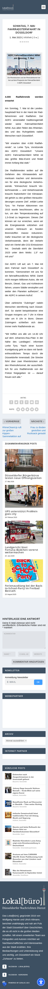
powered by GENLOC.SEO (19, 983)
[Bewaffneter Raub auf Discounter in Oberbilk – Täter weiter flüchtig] (8, 803)
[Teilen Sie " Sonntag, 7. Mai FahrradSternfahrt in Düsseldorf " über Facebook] (11, 402)
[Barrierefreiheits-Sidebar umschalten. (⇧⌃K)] (41, 982)
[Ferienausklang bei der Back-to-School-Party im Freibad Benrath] (24, 570)
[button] (43, 7)
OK (38, 682)
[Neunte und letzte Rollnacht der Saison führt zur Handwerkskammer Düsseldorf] (8, 829)
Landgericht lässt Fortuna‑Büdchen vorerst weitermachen (21, 549)
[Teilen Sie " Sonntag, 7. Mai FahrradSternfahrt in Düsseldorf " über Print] (36, 402)
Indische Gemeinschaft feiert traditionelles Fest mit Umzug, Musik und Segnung (26, 815)
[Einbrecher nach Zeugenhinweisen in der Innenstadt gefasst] (8, 776)
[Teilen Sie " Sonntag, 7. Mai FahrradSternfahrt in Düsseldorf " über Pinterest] (26, 402)
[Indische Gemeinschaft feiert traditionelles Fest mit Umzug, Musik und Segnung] (8, 815)
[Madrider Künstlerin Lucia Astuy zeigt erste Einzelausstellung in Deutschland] (8, 842)
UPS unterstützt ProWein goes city (21, 513)
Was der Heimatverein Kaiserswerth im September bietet (27, 871)
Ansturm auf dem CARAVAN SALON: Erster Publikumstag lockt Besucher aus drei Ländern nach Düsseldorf (28, 857)
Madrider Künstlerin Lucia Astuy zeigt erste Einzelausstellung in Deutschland (27, 843)
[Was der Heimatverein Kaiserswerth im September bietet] (8, 872)
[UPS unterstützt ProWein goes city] (24, 496)
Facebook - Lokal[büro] (19, 966)
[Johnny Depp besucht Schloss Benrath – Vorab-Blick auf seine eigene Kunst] (8, 790)
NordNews (24, 875)
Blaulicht (16, 782)
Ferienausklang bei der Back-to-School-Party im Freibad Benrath (24, 588)
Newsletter (23, 782)
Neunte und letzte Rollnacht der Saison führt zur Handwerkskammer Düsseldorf (26, 829)
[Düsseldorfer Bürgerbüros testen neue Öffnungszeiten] (24, 460)
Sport (22, 834)
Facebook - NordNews (18, 975)
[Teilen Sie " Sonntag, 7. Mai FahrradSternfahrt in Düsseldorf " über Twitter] (16, 402)
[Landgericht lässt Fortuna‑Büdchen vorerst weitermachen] (24, 532)
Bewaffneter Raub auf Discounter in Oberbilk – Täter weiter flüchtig (27, 803)
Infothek (28, 37)
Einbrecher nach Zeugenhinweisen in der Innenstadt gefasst (23, 777)
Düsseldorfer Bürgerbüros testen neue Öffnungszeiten (23, 477)
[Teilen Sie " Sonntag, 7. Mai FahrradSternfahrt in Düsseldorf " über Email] (31, 402)
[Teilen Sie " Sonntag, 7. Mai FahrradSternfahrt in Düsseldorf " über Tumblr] (21, 402)
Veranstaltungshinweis (28, 848)
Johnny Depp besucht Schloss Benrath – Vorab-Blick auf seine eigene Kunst (26, 790)
